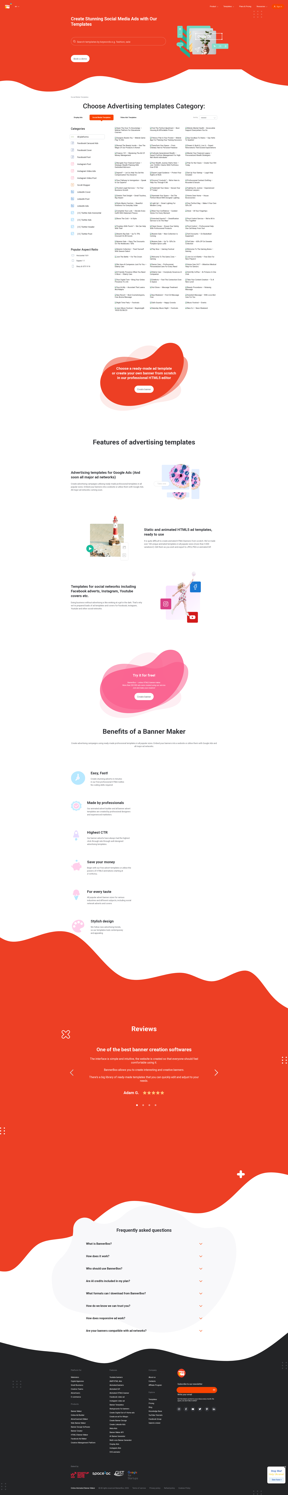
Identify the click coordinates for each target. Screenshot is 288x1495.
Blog (150, 1407)
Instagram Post (84, 164)
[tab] (137, 1105)
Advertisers (75, 1393)
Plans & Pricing (245, 6)
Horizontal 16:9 (82, 255)
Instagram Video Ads (86, 171)
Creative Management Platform (83, 1443)
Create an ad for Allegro (119, 1417)
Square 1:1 (80, 261)
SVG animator (115, 1452)
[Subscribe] (214, 1390)
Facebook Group (155, 1419)
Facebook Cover (84, 150)
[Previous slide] (73, 1072)
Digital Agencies (77, 1381)
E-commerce (76, 1397)
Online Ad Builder (77, 1415)
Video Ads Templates (128, 117)
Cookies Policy (184, 1488)
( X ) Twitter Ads (84, 220)
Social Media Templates (101, 117)
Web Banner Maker (78, 1423)
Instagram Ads (115, 1448)
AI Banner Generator (117, 1436)
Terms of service (139, 1488)
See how (276, 1479)
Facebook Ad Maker (79, 1439)
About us (152, 1377)
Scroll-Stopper (83, 185)
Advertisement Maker (79, 1419)
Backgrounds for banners (119, 1409)
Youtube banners (116, 1377)
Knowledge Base (155, 1411)
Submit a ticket (154, 1423)
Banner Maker (76, 1411)
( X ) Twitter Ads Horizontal (89, 213)
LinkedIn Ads (83, 206)
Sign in (279, 7)
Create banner (144, 389)
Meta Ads (113, 1428)
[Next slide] (214, 1072)
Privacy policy (154, 1488)
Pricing (151, 1403)
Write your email (185, 1394)
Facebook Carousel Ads (87, 143)
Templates (227, 6)
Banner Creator (76, 1431)
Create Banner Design (118, 1420)
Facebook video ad (117, 1397)
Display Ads (78, 117)
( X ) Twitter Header (85, 227)
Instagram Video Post (87, 178)
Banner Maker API (117, 1432)
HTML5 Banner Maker (79, 1435)
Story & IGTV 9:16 (83, 266)
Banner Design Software (80, 1427)
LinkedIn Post (83, 199)
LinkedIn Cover (84, 192)
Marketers (75, 1377)
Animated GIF (115, 1389)
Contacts (152, 1381)
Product (213, 6)
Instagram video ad (117, 1401)
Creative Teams (77, 1389)
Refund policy (169, 1488)
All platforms (83, 137)
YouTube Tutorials (155, 1415)
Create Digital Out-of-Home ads (122, 1413)
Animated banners (117, 1385)
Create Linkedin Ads (117, 1424)
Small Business (77, 1385)
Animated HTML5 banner (119, 1393)
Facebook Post (84, 157)
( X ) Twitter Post (84, 234)
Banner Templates (117, 1405)
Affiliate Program (155, 1385)
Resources (261, 6)
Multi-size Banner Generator (121, 1440)
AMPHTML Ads (116, 1381)
